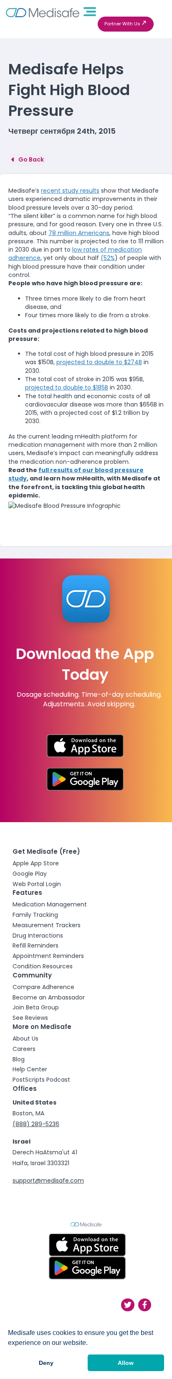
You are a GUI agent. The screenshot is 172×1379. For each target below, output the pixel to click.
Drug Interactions (38, 935)
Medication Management (50, 904)
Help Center (30, 1069)
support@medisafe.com (48, 1180)
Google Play (30, 874)
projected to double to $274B (99, 362)
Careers (24, 1049)
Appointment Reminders (48, 956)
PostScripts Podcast (41, 1079)
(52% (108, 258)
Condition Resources (43, 966)
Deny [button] (46, 1362)
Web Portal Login (37, 884)
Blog (19, 1059)
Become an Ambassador (49, 997)
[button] (126, 24)
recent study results (70, 190)
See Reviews (30, 1018)
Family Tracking (35, 915)
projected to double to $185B (66, 387)
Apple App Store (36, 863)
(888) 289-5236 (36, 1124)
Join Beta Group (36, 1007)
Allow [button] (126, 1362)
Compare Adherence (43, 987)
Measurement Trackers (47, 925)
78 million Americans (78, 233)
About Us (25, 1038)
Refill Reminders (35, 945)
